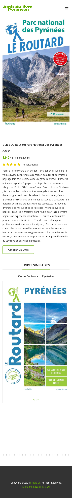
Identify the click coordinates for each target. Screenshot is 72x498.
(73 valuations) (30, 164)
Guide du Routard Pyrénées (36, 276)
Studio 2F (35, 482)
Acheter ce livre (18, 249)
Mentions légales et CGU (36, 486)
